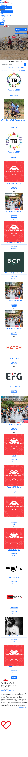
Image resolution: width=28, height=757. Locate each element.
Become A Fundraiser (7, 11)
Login (3, 13)
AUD (4, 17)
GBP (4, 21)
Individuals (4, 70)
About (2, 6)
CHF (4, 20)
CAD (4, 18)
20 (14, 677)
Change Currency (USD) (7, 15)
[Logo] (6, 2)
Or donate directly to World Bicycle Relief (14, 67)
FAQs (2, 9)
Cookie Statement (18, 713)
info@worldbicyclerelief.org (7, 690)
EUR (4, 23)
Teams (13, 70)
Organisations (22, 70)
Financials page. (22, 707)
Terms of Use (12, 713)
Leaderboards (4, 8)
